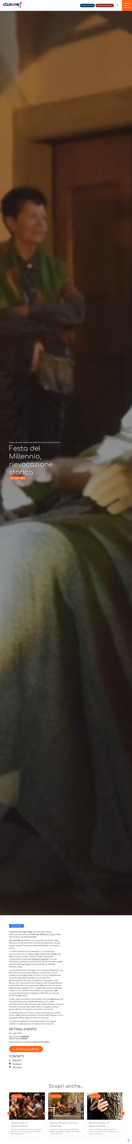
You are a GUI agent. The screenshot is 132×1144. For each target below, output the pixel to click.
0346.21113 (16, 1060)
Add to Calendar (16, 926)
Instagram (17, 1067)
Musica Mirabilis (87, 5)
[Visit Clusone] (12, 4)
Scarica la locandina (27, 1049)
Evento (19, 442)
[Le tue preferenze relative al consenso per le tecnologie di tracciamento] (128, 1140)
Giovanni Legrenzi (40, 959)
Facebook (16, 1064)
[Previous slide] (9, 1113)
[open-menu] (127, 5)
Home (11, 442)
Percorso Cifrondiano (105, 5)
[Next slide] (123, 1113)
